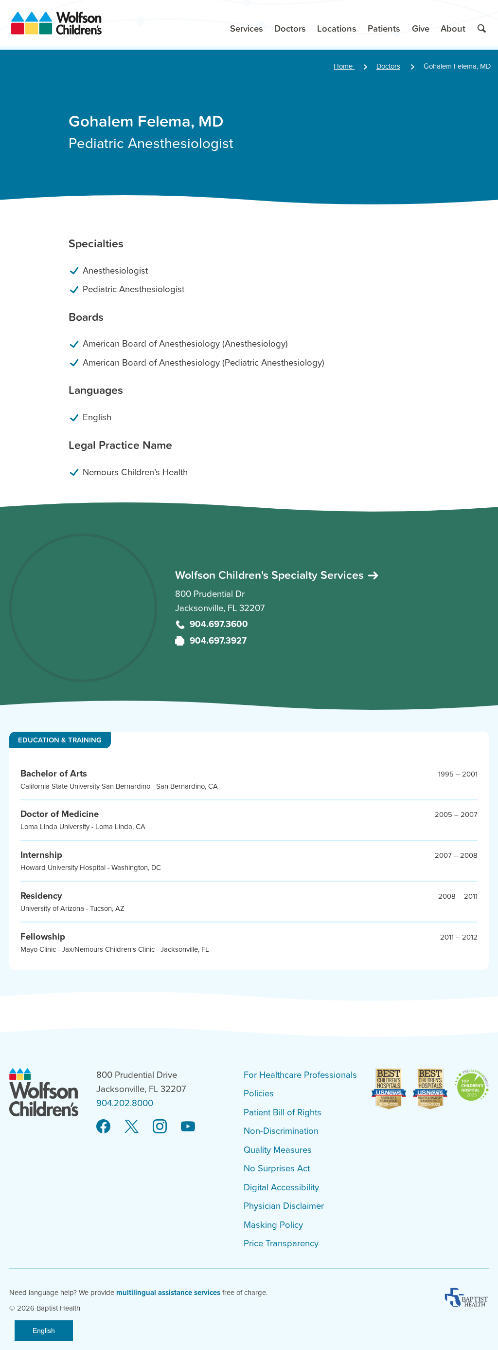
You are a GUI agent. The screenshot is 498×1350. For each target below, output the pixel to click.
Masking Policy (273, 1225)
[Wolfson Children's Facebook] (103, 1126)
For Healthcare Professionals (300, 1075)
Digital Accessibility (281, 1187)
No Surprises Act (277, 1168)
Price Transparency (281, 1243)
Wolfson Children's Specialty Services (271, 574)
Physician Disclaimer (284, 1206)
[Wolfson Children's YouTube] (188, 1126)
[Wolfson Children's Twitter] (131, 1126)
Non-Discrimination (281, 1131)
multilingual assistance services (168, 1292)
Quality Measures (278, 1150)
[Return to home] (56, 23)
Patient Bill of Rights (282, 1112)
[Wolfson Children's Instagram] (160, 1126)
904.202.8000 (124, 1103)
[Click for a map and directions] (83, 608)
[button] (246, 23)
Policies (259, 1093)
